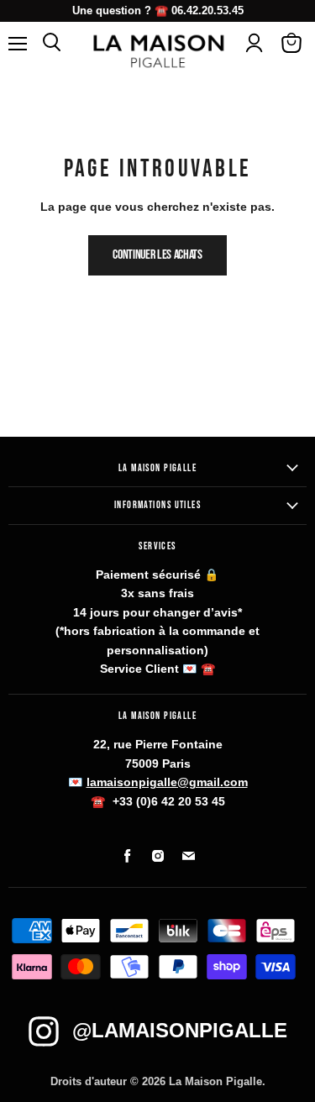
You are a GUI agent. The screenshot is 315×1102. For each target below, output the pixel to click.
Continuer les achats (157, 255)
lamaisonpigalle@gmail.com (167, 782)
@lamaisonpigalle (179, 1030)
